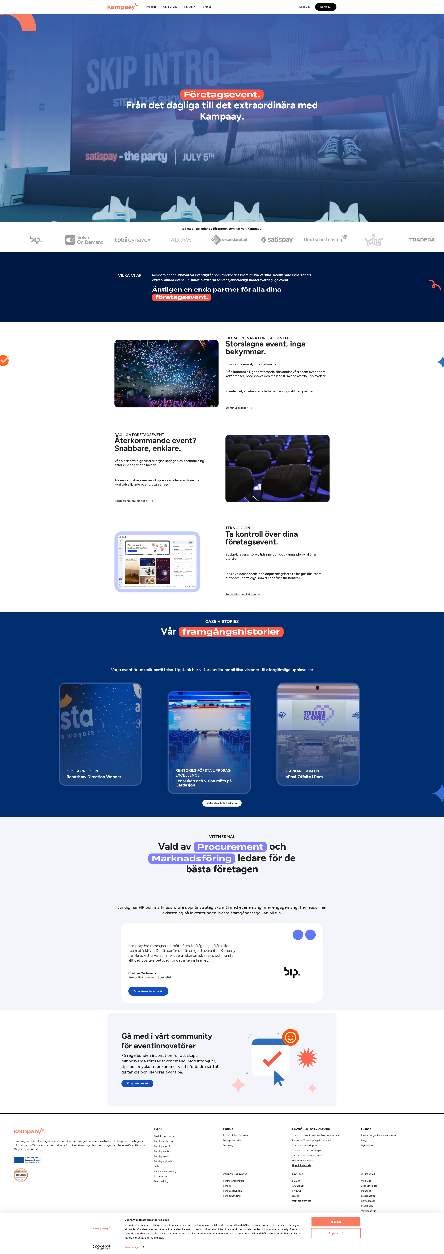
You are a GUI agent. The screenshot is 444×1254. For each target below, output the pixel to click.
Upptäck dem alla (301, 1165)
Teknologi (228, 1145)
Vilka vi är (366, 1181)
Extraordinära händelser (236, 1135)
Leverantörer (368, 1196)
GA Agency (298, 1186)
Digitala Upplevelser (165, 1136)
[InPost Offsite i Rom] (318, 734)
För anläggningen (232, 1191)
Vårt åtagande (368, 1211)
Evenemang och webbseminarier (379, 1135)
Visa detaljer (132, 1247)
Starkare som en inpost (304, 1145)
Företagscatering (163, 1141)
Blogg (364, 1140)
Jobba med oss (369, 1186)
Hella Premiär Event (302, 1160)
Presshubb (367, 1206)
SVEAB (296, 1181)
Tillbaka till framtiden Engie (306, 1150)
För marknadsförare (233, 1181)
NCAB (295, 1196)
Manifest (366, 1191)
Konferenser (161, 1176)
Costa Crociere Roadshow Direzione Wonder (316, 1135)
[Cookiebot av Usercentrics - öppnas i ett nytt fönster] (101, 1247)
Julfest (157, 1166)
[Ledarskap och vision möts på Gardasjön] (209, 742)
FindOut (296, 1191)
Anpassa (334, 1232)
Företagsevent (162, 1146)
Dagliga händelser (232, 1140)
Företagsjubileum (163, 1151)
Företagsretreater (163, 1161)
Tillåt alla (336, 1221)
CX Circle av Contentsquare (307, 1155)
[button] (151, 7)
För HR (227, 1186)
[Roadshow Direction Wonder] (100, 734)
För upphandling (232, 1196)
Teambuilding (161, 1181)
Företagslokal (161, 1156)
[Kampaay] (123, 7)
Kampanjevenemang (165, 1171)
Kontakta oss (368, 1201)
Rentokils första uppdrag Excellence (311, 1140)
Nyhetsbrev (367, 1145)
